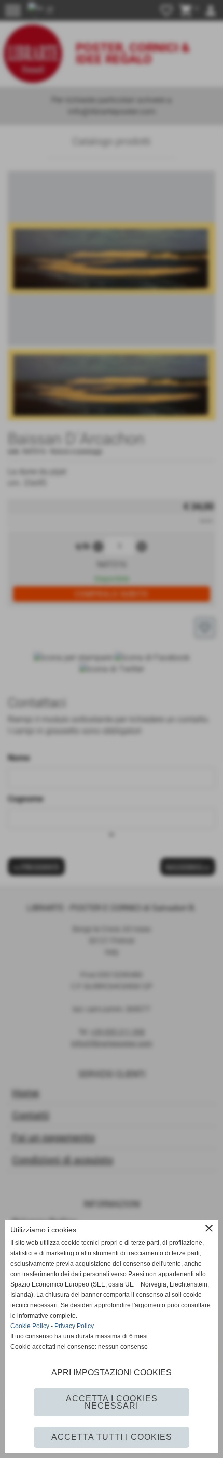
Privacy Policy (74, 1326)
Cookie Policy (29, 1326)
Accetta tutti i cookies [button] (111, 1437)
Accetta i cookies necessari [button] (112, 1402)
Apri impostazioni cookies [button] (111, 1372)
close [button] (209, 1228)
